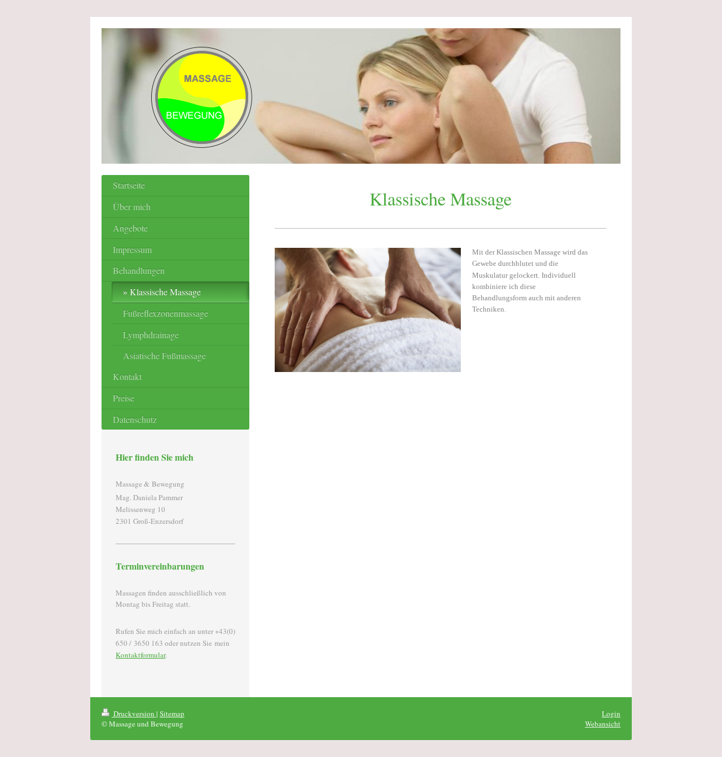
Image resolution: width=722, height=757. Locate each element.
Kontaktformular (140, 655)
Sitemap (172, 713)
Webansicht (602, 724)
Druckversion (134, 713)
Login (611, 713)
